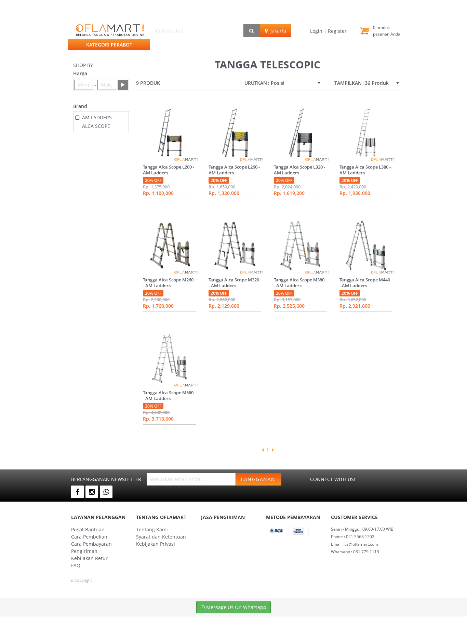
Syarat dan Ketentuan (161, 536)
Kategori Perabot (109, 44)
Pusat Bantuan (88, 529)
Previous (262, 450)
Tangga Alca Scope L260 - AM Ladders (234, 170)
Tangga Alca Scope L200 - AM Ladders (168, 170)
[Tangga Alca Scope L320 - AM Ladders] (300, 132)
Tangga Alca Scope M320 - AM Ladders (234, 283)
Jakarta (277, 30)
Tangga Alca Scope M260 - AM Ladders (168, 283)
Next (273, 450)
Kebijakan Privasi (155, 544)
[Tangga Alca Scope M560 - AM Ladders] (169, 358)
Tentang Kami (152, 529)
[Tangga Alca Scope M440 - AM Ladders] (366, 245)
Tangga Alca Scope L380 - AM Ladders (365, 170)
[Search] (251, 30)
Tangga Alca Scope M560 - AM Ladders (168, 395)
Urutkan (255, 83)
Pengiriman (84, 551)
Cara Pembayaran (91, 544)
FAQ (75, 565)
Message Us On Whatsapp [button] (235, 607)
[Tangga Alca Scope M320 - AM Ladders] (235, 245)
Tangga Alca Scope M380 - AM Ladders (299, 283)
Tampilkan (348, 83)
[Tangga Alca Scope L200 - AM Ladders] (169, 132)
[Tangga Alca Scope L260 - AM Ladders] (235, 132)
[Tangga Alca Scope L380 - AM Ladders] (366, 132)
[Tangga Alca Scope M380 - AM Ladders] (300, 245)
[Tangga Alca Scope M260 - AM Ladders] (169, 245)
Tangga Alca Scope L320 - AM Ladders (299, 170)
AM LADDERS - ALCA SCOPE (98, 121)
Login (317, 31)
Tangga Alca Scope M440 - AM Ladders (364, 283)
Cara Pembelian (89, 536)
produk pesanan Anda (386, 31)
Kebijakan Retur (89, 558)
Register (336, 31)
